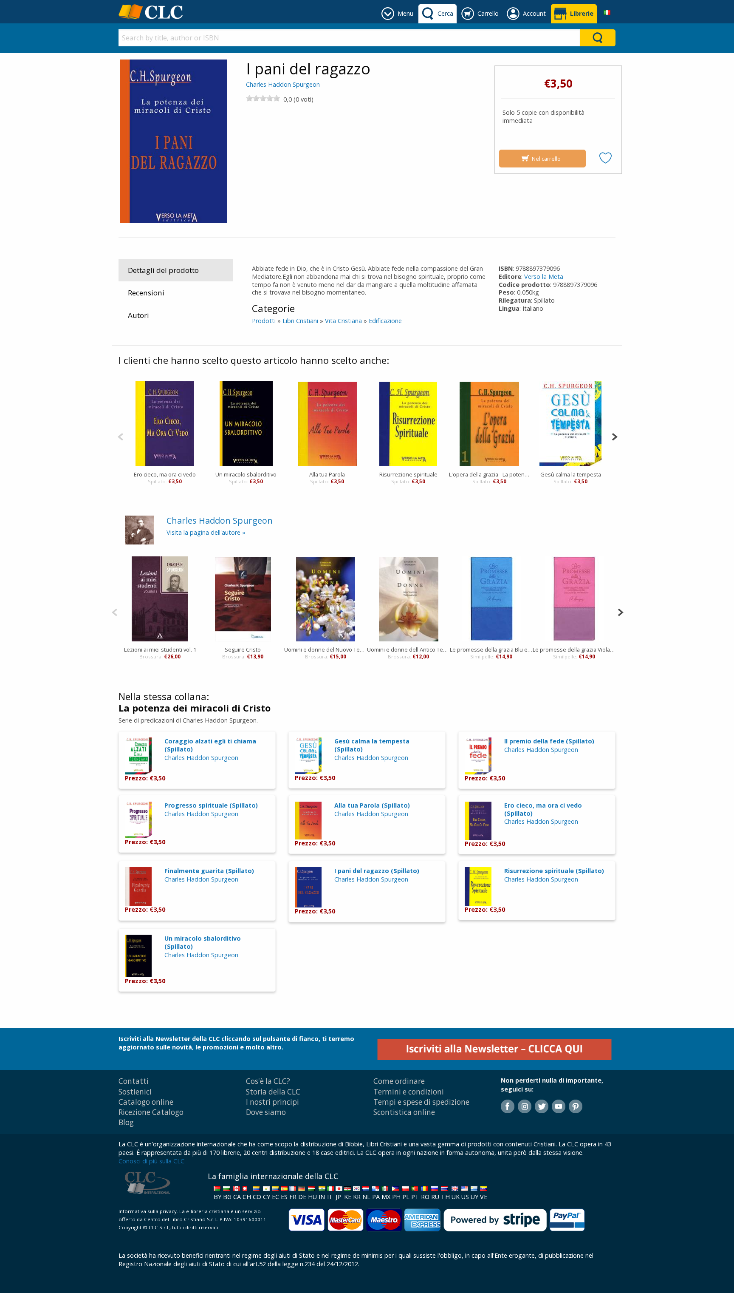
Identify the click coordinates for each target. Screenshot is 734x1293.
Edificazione (385, 321)
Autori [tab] (138, 315)
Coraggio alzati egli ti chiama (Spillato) (210, 745)
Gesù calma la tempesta (570, 474)
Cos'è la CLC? (268, 1081)
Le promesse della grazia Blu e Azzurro (491, 649)
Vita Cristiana (343, 321)
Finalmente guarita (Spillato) (209, 871)
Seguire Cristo (243, 649)
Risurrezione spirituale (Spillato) (554, 871)
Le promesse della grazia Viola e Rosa (574, 649)
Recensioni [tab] (146, 293)
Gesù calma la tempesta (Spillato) (371, 745)
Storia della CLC (273, 1092)
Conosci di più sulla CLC (151, 1161)
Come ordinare (399, 1081)
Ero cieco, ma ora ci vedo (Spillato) (543, 809)
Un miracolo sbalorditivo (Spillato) (202, 942)
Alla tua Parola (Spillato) (372, 805)
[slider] (263, 98)
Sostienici (135, 1092)
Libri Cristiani (300, 321)
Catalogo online (146, 1102)
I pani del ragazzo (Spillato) (376, 871)
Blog (126, 1122)
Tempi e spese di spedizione (421, 1102)
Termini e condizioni (408, 1092)
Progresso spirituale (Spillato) (211, 805)
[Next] (614, 436)
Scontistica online (404, 1112)
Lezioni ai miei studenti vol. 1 (160, 649)
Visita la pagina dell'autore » (206, 532)
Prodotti (264, 321)
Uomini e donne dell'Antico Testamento (408, 649)
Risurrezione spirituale (408, 474)
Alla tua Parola (327, 474)
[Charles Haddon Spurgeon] (139, 529)
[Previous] (120, 436)
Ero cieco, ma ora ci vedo (165, 474)
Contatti (134, 1081)
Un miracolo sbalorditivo (246, 474)
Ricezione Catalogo (151, 1112)
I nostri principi (272, 1102)
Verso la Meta (543, 276)
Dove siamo (266, 1112)
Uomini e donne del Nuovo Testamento (325, 649)
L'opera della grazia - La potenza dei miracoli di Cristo (489, 474)
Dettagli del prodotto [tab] (163, 270)
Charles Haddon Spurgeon (283, 84)
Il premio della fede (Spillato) (549, 741)
